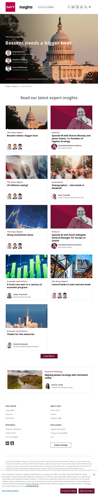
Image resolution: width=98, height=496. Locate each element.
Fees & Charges (12, 437)
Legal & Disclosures (58, 429)
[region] (49, 483)
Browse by (46, 7)
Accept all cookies (69, 491)
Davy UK (9, 414)
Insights (15, 86)
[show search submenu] (69, 7)
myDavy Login (56, 418)
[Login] (81, 6)
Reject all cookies (86, 491)
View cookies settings (10, 491)
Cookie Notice (32, 486)
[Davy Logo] (10, 7)
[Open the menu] (89, 7)
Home (8, 86)
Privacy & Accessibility (58, 433)
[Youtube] (12, 443)
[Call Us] (85, 7)
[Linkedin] (7, 443)
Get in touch (55, 410)
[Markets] (73, 7)
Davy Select (10, 410)
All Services (10, 418)
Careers (53, 414)
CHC (52, 437)
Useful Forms (11, 433)
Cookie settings (61, 445)
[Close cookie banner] (94, 474)
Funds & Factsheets (13, 429)
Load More (49, 356)
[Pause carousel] (90, 73)
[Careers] (77, 7)
